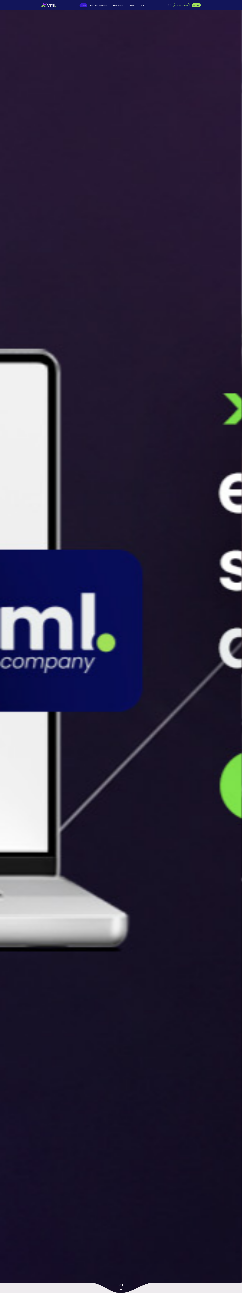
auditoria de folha (181, 5)
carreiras (131, 5)
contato (196, 5)
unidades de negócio (99, 5)
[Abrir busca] (169, 5)
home (83, 5)
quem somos (118, 5)
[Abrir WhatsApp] (235, 1286)
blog (142, 5)
